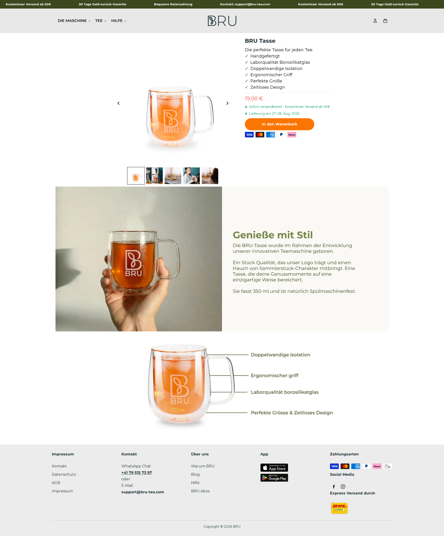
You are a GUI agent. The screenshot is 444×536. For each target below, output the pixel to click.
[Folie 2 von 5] (154, 175)
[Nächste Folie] (229, 104)
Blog (195, 474)
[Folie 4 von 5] (191, 175)
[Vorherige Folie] (117, 104)
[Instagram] (343, 486)
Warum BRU (203, 466)
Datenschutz (64, 474)
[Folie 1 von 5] (136, 175)
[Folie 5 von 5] (210, 175)
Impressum (62, 491)
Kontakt (59, 466)
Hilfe (195, 483)
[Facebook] (333, 486)
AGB (56, 483)
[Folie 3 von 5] (173, 175)
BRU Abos (200, 491)
